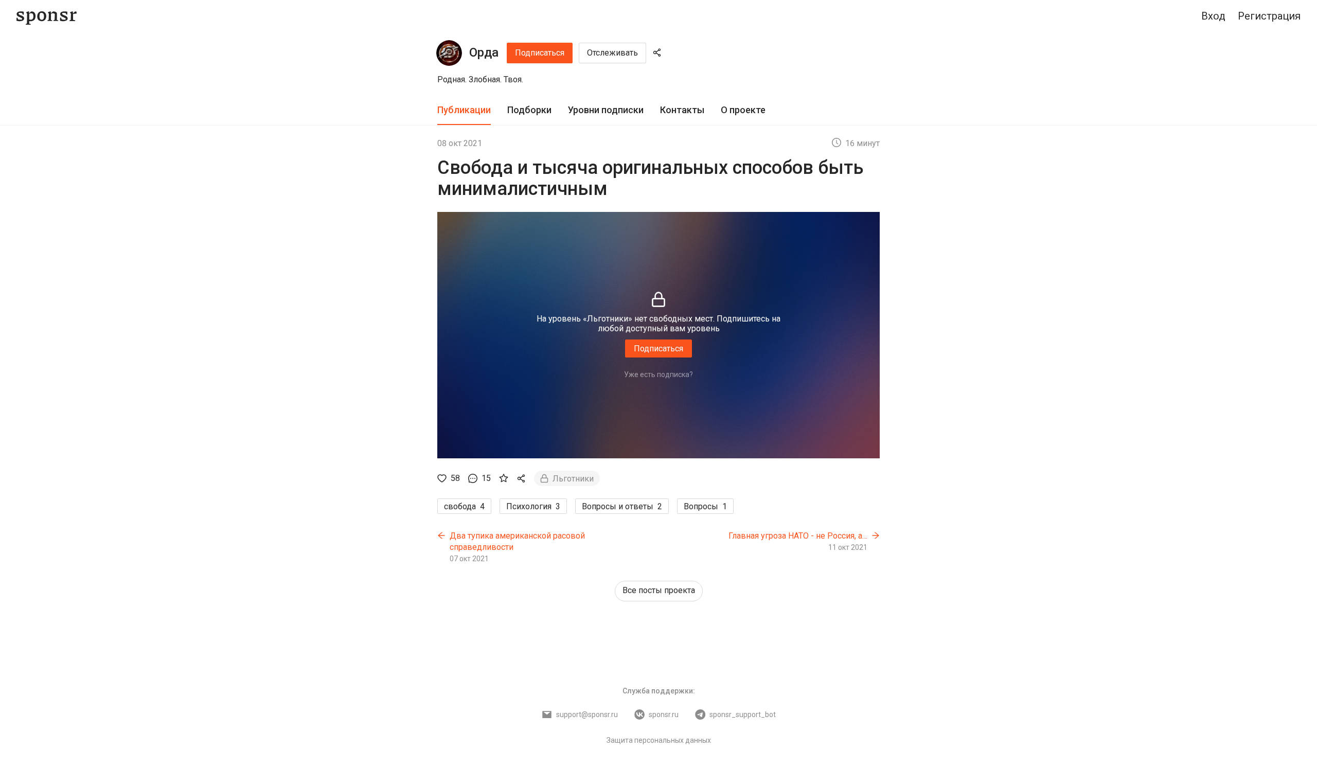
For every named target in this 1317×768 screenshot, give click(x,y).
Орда (484, 52)
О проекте (743, 109)
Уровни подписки (606, 109)
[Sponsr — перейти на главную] (46, 16)
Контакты (682, 109)
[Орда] (449, 53)
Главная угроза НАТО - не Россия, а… (797, 536)
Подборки (529, 109)
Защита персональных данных (659, 740)
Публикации (464, 109)
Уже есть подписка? (658, 374)
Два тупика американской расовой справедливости (517, 541)
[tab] (464, 110)
